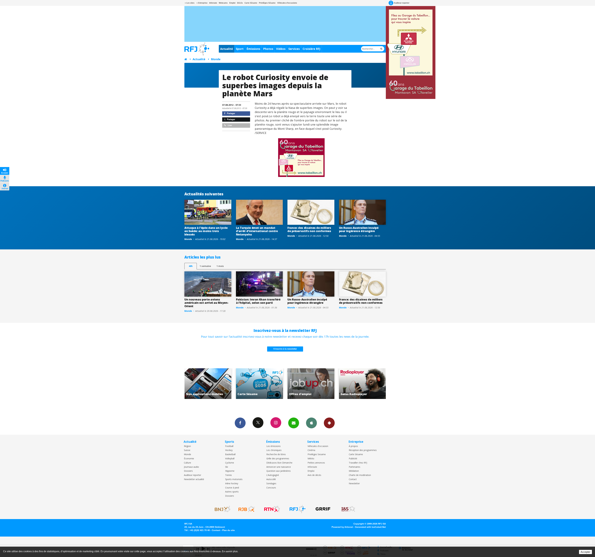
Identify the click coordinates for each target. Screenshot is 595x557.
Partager (230, 113)
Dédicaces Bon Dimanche (279, 462)
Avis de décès (314, 475)
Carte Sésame (251, 3)
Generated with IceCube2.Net (370, 527)
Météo (311, 458)
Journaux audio (191, 467)
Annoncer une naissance (278, 467)
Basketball (230, 454)
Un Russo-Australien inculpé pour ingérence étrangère (359, 229)
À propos (353, 446)
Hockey (229, 450)
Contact (353, 479)
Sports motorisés (233, 479)
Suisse (187, 450)
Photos (268, 49)
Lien (229, 125)
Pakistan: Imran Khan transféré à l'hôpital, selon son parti (258, 301)
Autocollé (271, 479)
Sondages (271, 483)
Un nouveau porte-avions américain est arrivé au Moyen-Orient (206, 303)
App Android (329, 423)
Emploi (232, 3)
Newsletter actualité (194, 479)
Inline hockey (231, 483)
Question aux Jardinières (278, 471)
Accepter (585, 552)
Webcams (223, 3)
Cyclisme (229, 462)
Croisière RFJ (311, 49)
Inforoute (213, 3)
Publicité (353, 458)
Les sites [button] (190, 3)
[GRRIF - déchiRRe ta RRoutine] (323, 509)
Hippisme (229, 471)
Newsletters (293, 423)
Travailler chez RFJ (358, 462)
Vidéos (280, 49)
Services (294, 49)
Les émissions (273, 446)
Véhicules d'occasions (287, 3)
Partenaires (354, 467)
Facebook (240, 423)
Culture (187, 462)
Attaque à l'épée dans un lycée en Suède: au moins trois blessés (205, 231)
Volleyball (229, 458)
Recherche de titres (276, 454)
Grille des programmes (277, 458)
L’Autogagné (272, 475)
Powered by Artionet (342, 527)
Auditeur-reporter (401, 3)
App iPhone (311, 423)
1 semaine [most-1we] (205, 266)
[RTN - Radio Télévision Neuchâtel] (272, 509)
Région (187, 446)
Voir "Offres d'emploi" (250, 383)
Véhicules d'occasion (318, 446)
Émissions (253, 49)
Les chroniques (274, 450)
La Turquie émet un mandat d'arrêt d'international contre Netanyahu (257, 231)
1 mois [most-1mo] (220, 266)
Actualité (226, 49)
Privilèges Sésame (267, 3)
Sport (240, 49)
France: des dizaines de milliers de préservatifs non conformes (309, 229)
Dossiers (188, 471)
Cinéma (311, 450)
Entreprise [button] (202, 3)
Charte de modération (360, 475)
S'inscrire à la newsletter (285, 349)
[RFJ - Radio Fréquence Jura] (297, 509)
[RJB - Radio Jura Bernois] (246, 509)
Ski (226, 467)
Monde (215, 59)
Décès (240, 3)
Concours (271, 487)
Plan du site (228, 530)
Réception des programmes (363, 450)
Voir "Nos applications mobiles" (353, 383)
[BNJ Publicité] (221, 509)
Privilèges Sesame (317, 454)
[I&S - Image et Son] (348, 509)
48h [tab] (191, 266)
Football (229, 446)
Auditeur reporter (192, 475)
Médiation (354, 471)
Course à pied (232, 487)
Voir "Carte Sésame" (198, 383)
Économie (189, 458)
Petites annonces (316, 462)
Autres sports (232, 491)
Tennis (228, 475)
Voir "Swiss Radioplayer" (301, 383)
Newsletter (354, 483)
